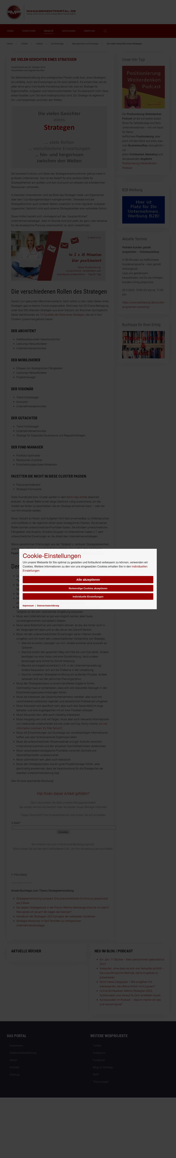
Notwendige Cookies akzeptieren (88, 588)
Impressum (28, 605)
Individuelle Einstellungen (88, 596)
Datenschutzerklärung (48, 605)
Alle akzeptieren (88, 579)
